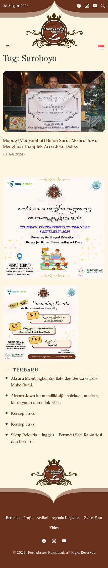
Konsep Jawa (23, 414)
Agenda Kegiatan (66, 518)
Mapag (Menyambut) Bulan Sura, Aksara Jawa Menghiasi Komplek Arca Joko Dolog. (50, 143)
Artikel (42, 518)
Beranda (13, 518)
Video (54, 528)
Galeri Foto (93, 518)
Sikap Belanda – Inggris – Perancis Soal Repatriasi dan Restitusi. (56, 439)
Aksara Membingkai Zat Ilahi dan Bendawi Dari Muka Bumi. (54, 382)
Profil (28, 518)
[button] (8, 47)
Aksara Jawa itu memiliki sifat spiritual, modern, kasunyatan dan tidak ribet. (55, 399)
